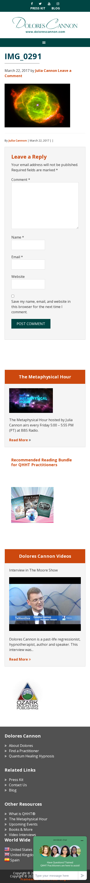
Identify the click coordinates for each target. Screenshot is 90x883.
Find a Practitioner (24, 750)
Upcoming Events (23, 824)
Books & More (21, 829)
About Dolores (21, 745)
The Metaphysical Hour (28, 819)
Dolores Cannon (45, 25)
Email (17, 257)
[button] (45, 42)
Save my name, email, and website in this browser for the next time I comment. (41, 306)
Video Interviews (22, 834)
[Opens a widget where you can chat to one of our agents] (60, 858)
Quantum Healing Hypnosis (31, 756)
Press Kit (37, 8)
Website (18, 276)
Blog (56, 8)
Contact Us (18, 785)
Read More (18, 440)
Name (17, 237)
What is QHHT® (22, 813)
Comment (20, 179)
